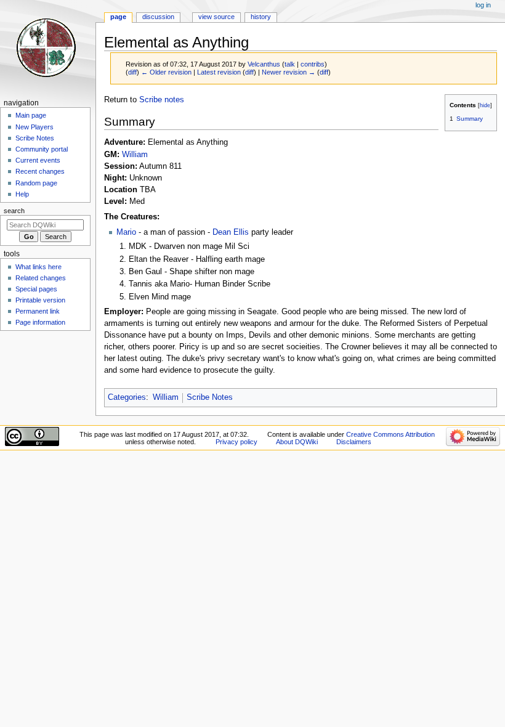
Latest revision (219, 72)
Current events (37, 160)
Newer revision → (288, 72)
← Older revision (166, 72)
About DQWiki (297, 441)
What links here (38, 266)
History (261, 16)
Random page (36, 183)
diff (132, 72)
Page (118, 16)
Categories (127, 397)
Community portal (41, 149)
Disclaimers (353, 441)
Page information (40, 322)
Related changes (40, 278)
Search (14, 210)
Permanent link (37, 311)
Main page (30, 115)
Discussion (158, 16)
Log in (483, 5)
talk (290, 64)
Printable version (40, 300)
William (135, 154)
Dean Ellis (230, 232)
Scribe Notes (210, 397)
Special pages (36, 289)
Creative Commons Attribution (390, 434)
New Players (34, 127)
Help (22, 194)
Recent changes (40, 171)
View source (216, 16)
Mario (126, 232)
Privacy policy (236, 441)
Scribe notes (161, 99)
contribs (313, 64)
